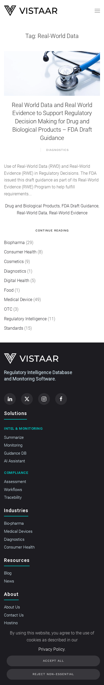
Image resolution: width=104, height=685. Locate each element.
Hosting (11, 623)
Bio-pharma (14, 523)
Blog (7, 573)
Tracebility (13, 497)
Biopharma (14, 242)
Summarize (14, 437)
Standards (13, 328)
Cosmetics (14, 261)
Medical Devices (18, 531)
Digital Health (16, 280)
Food (9, 290)
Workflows (13, 489)
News (9, 581)
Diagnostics (57, 150)
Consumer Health (20, 251)
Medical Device (18, 299)
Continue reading (52, 230)
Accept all (53, 661)
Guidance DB (15, 453)
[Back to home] (30, 10)
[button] (97, 10)
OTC (8, 309)
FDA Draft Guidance (80, 205)
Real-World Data (32, 212)
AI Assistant (14, 461)
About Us (12, 607)
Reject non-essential (53, 674)
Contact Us (14, 615)
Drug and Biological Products (32, 205)
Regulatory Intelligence (25, 318)
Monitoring (13, 445)
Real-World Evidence (68, 212)
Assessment (15, 481)
